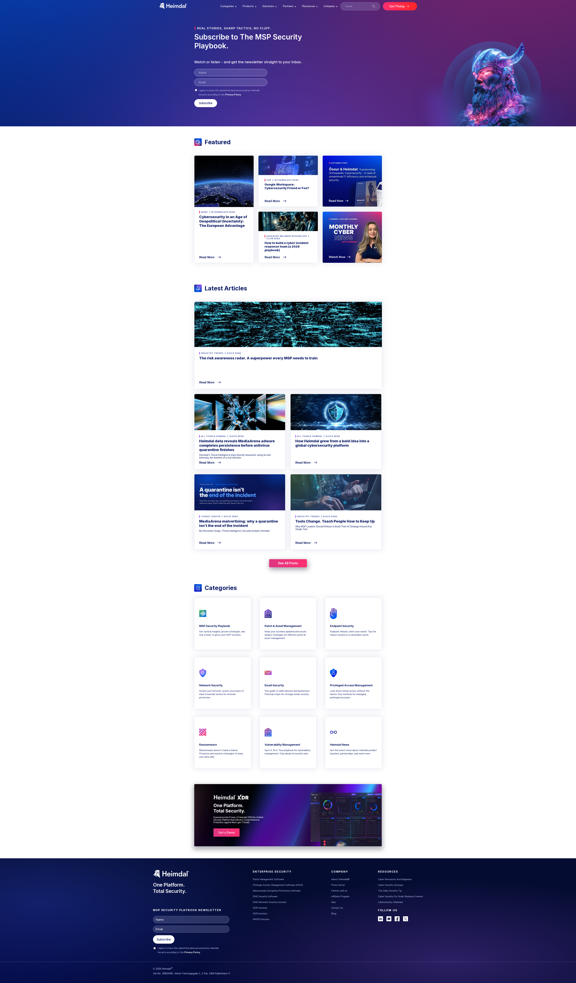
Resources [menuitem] (308, 6)
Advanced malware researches (286, 236)
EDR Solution (260, 908)
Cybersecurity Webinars (390, 902)
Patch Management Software (268, 879)
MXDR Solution (261, 919)
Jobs (333, 902)
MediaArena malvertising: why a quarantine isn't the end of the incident (238, 523)
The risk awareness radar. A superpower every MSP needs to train (258, 358)
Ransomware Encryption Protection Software (277, 890)
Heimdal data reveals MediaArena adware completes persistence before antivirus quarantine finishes (237, 445)
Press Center (338, 885)
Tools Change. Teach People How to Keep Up (335, 521)
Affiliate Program (340, 896)
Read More (207, 257)
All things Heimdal (213, 436)
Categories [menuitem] (227, 6)
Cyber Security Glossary (390, 885)
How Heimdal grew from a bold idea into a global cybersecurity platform (332, 443)
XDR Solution (260, 913)
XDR (268, 180)
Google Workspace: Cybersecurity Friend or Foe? (287, 186)
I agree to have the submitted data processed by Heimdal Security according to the (229, 92)
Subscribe (164, 939)
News (204, 212)
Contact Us (337, 908)
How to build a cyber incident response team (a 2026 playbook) (286, 246)
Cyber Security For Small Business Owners (400, 896)
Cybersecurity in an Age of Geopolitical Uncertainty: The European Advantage (223, 221)
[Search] (373, 6)
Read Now (336, 201)
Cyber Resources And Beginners (395, 879)
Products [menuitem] (248, 6)
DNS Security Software (265, 896)
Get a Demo (226, 833)
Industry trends (212, 353)
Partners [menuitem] (288, 6)
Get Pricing (397, 6)
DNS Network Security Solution (269, 902)
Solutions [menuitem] (268, 6)
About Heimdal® (340, 879)
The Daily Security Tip (390, 890)
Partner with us (339, 890)
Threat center (210, 516)
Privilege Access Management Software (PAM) (278, 885)
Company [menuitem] (329, 6)
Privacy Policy (233, 94)
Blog (333, 913)
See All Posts (288, 563)
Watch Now (337, 257)
